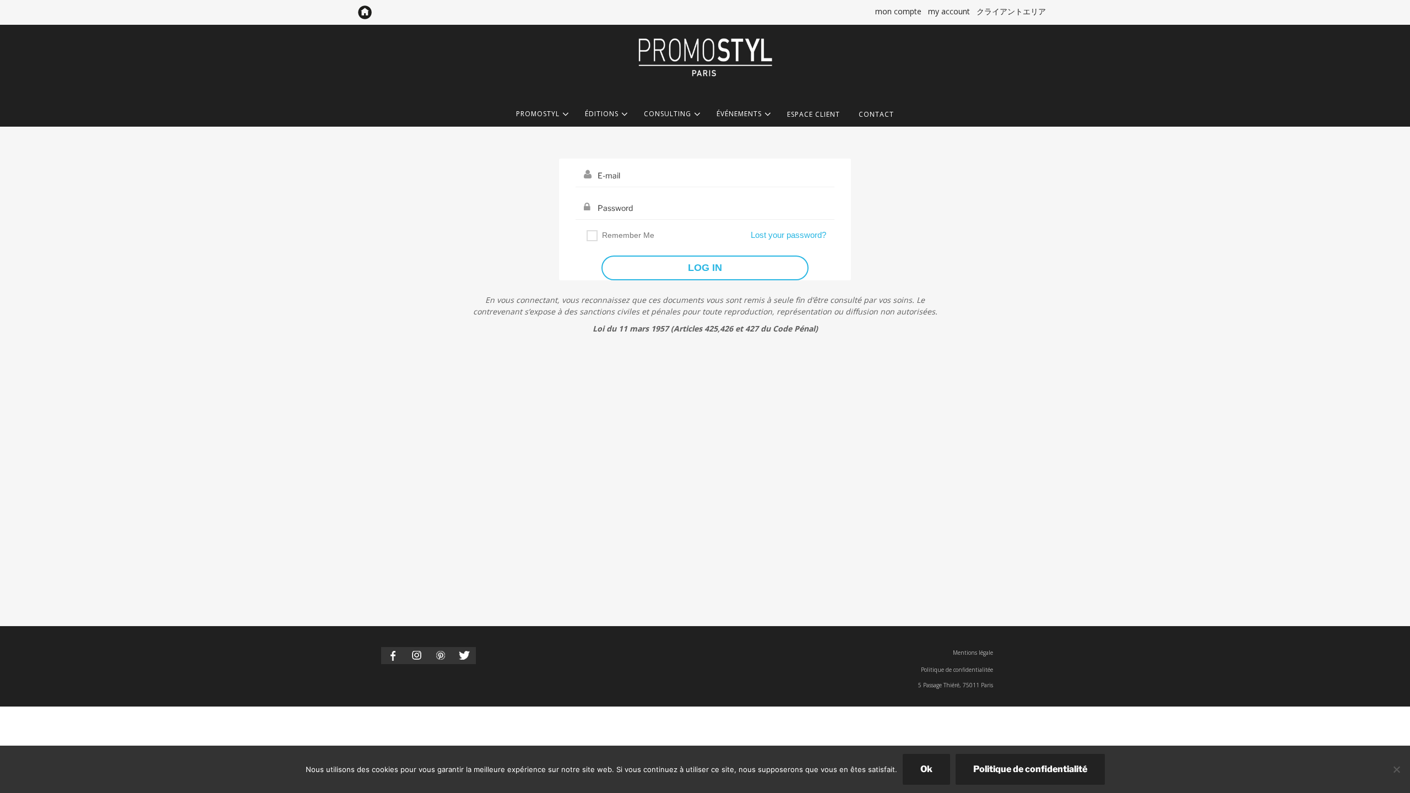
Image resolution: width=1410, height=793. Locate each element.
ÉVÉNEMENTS (739, 114)
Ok (926, 769)
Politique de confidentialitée (957, 669)
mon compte (898, 11)
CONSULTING (667, 114)
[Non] (1396, 769)
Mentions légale (973, 652)
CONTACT (876, 114)
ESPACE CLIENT (813, 114)
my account (949, 11)
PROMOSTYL (538, 114)
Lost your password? (788, 235)
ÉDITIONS (602, 114)
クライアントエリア (1011, 11)
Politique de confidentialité (1030, 769)
